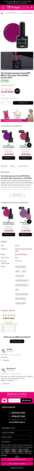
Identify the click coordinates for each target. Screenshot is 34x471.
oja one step (20, 276)
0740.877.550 (18, 417)
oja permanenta (21, 267)
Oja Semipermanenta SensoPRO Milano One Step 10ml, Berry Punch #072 (25, 146)
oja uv (17, 271)
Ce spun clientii (23, 166)
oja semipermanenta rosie (24, 280)
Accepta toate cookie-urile (17, 459)
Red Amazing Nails (21, 294)
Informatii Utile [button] (8, 428)
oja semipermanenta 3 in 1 (24, 285)
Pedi (17, 289)
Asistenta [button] (6, 442)
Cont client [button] (7, 437)
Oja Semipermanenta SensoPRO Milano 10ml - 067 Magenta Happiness (8, 222)
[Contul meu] (27, 7)
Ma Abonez (26, 400)
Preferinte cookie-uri (17, 467)
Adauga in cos (23, 102)
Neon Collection (21, 298)
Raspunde (6, 360)
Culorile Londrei (21, 303)
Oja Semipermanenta (27, 13)
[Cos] (31, 7)
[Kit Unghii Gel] (14, 7)
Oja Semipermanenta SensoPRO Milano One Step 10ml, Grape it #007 (8, 146)
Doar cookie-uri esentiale (17, 463)
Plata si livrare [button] (8, 433)
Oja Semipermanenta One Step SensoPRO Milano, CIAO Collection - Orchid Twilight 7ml (25, 222)
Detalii (12, 166)
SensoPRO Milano (11, 13)
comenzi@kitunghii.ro (17, 422)
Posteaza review (17, 341)
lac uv (24, 271)
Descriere (4, 166)
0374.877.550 (18, 413)
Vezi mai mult (17, 195)
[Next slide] (29, 145)
